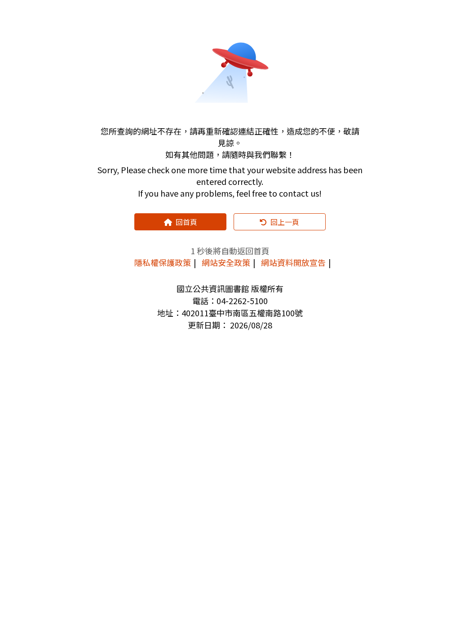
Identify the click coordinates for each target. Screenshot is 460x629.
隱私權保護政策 (162, 262)
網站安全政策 (226, 262)
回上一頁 (284, 221)
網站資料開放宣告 (293, 262)
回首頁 (186, 221)
